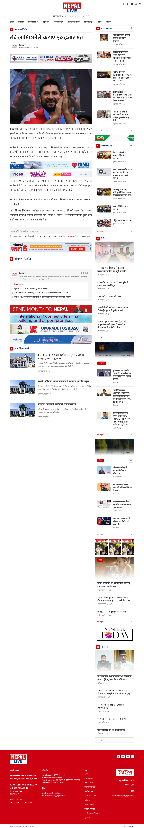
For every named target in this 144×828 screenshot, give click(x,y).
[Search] (140, 4)
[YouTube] (132, 4)
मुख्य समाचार (88, 778)
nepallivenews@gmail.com (69, 236)
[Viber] (136, 4)
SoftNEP (131, 826)
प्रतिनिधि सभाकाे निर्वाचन (92, 813)
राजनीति (21, 22)
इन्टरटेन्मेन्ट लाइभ (74, 22)
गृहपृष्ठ (86, 774)
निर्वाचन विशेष (33, 22)
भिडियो (108, 22)
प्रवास (99, 22)
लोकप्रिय (104, 647)
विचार (101, 460)
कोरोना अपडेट (89, 804)
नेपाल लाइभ (23, 45)
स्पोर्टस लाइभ (88, 22)
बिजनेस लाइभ (58, 22)
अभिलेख (87, 800)
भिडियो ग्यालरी (106, 146)
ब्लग (100, 560)
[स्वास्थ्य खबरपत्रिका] (120, 773)
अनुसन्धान (46, 22)
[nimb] (51, 165)
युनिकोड (87, 817)
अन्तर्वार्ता (102, 363)
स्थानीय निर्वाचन (89, 809)
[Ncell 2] (51, 174)
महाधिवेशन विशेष (90, 795)
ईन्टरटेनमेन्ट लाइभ (90, 787)
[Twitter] (127, 4)
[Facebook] (123, 4)
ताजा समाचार (106, 28)
